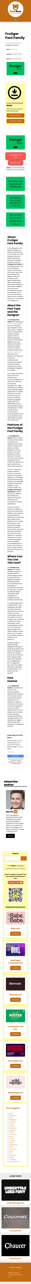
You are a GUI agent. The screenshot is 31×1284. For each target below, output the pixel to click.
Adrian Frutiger (12, 324)
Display (11, 1132)
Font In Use (12, 1134)
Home (7, 43)
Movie (11, 1147)
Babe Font (15, 928)
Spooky (11, 1157)
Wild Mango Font (15, 1093)
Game (11, 1136)
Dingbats (12, 1130)
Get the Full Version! (15, 121)
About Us (12, 1275)
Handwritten (13, 1145)
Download (15, 934)
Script (11, 1151)
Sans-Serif (12, 1149)
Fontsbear (18, 1267)
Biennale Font (16, 995)
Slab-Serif (12, 1155)
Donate (10, 836)
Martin (12, 811)
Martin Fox (14, 49)
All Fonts (13, 43)
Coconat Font (15, 1231)
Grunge (11, 1141)
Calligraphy (13, 1120)
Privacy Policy (13, 1273)
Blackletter (12, 1116)
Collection (12, 1122)
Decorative (13, 1128)
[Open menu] (16, 20)
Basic (19, 43)
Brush (11, 1118)
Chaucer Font (15, 1258)
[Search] (24, 858)
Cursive (11, 1126)
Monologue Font (15, 1061)
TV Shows (12, 1159)
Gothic (11, 1138)
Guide (11, 1143)
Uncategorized (14, 1161)
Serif (10, 1153)
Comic (11, 1124)
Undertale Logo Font (15, 1203)
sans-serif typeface (13, 352)
